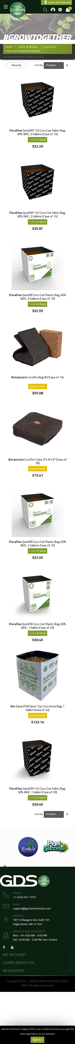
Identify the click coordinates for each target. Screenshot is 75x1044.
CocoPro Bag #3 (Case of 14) (37, 378)
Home (9, 46)
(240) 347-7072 (34, 56)
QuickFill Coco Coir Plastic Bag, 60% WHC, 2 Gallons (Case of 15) (37, 543)
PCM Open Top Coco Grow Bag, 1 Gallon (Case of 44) (37, 708)
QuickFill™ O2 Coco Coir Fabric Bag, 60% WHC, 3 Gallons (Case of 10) (37, 132)
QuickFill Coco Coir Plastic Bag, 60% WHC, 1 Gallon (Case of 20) (37, 625)
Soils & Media (28, 46)
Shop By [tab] (16, 65)
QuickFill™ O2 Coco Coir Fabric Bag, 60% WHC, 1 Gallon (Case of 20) (37, 790)
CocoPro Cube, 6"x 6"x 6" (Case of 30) (37, 461)
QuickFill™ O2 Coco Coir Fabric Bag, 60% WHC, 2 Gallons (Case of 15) (37, 214)
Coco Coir (49, 46)
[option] (28, 847)
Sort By (38, 65)
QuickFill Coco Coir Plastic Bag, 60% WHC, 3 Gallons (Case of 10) (37, 296)
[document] (37, 1035)
